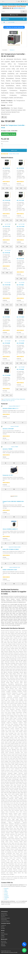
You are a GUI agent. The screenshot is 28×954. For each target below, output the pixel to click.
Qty (2, 143)
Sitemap (6, 894)
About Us (3, 916)
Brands (2, 932)
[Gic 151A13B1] (14, 38)
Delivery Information (5, 918)
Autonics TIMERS (7, 449)
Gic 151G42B (6, 343)
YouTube (6, 893)
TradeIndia (6, 897)
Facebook (6, 888)
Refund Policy (4, 913)
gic (18, 399)
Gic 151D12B (6, 252)
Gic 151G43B (20, 343)
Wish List (3, 944)
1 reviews (10, 153)
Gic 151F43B (6, 317)
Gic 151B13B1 (7, 200)
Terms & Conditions (5, 921)
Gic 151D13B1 (7, 284)
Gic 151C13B (6, 226)
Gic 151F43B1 (20, 317)
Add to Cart (14, 150)
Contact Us (3, 925)
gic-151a (12, 400)
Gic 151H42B (20, 369)
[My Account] (19, 1)
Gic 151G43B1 (7, 375)
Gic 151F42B (20, 284)
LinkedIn (6, 891)
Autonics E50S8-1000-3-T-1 (10, 408)
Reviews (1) (12, 50)
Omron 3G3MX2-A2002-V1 (10, 529)
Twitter (5, 890)
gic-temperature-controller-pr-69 (11, 399)
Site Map (3, 928)
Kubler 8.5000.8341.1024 (10, 569)
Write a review (16, 153)
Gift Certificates (4, 934)
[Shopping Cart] (23, 1)
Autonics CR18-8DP (8, 428)
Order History (4, 942)
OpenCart (8, 951)
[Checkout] (25, 1)
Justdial (5, 899)
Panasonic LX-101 (8, 475)
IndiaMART (6, 896)
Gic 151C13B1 (21, 226)
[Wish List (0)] (21, 1)
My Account (3, 941)
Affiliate (2, 935)
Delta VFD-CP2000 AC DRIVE (11, 549)
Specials (3, 937)
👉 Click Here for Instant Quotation (14, 27)
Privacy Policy (4, 919)
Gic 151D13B (20, 258)
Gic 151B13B (20, 168)
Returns (2, 926)
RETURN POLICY (4, 915)
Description (4, 50)
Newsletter (3, 945)
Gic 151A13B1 (11, 22)
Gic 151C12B (20, 200)
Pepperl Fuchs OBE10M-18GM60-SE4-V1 (13, 502)
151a (9, 400)
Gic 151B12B (6, 168)
